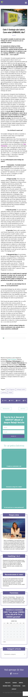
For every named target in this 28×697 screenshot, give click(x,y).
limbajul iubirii (21, 389)
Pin (25, 400)
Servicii (21, 682)
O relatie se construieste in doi (14, 466)
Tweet (12, 400)
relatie (10, 392)
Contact (14, 689)
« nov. (4, 641)
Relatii (14, 35)
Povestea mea (16, 686)
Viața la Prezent (12, 359)
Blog (24, 686)
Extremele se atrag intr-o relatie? (14, 486)
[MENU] (25, 2)
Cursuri (14, 682)
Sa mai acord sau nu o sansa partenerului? (14, 507)
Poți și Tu (7, 682)
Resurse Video (7, 686)
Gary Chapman (10, 389)
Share (5, 400)
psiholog (4, 392)
